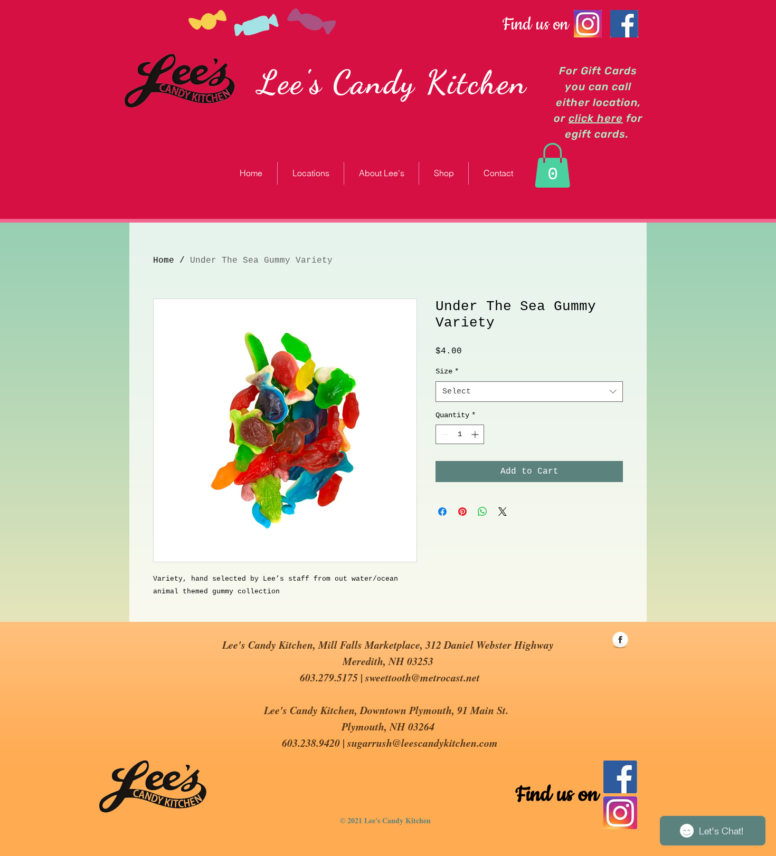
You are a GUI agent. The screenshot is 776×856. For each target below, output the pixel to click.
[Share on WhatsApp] (482, 511)
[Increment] (475, 434)
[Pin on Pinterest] (462, 511)
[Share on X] (502, 511)
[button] (552, 165)
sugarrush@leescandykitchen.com (422, 742)
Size (447, 371)
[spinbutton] (459, 434)
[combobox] (529, 391)
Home (163, 260)
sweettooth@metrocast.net (422, 677)
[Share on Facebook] (442, 511)
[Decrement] (443, 434)
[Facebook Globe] (620, 640)
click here (596, 118)
